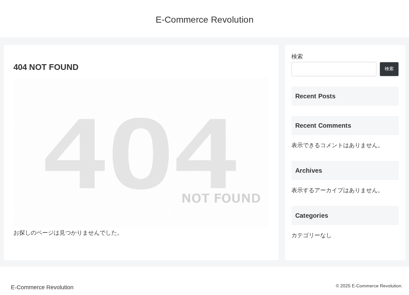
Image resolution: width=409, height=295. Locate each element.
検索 (297, 56)
